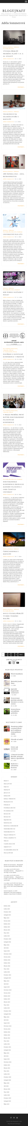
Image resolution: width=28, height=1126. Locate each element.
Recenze (6, 813)
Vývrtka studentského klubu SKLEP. (13, 866)
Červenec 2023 (7, 990)
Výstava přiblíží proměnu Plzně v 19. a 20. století (13, 53)
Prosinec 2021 (7, 1047)
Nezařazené (7, 801)
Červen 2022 (7, 1029)
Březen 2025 (7, 930)
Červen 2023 (7, 993)
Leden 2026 (7, 909)
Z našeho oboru (8, 350)
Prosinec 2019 (7, 1098)
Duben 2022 (7, 1035)
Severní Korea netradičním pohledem (15, 711)
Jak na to (6, 792)
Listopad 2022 (7, 1014)
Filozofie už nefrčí (17, 739)
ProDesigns (17, 1123)
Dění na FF (6, 783)
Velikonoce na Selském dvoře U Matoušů (11, 116)
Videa (5, 840)
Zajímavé (17, 289)
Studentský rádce (8, 828)
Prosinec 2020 (7, 1077)
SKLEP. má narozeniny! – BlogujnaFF (13, 864)
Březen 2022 (7, 1038)
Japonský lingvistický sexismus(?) (15, 691)
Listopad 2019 (7, 1101)
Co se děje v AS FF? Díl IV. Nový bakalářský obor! (14, 886)
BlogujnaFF (14, 11)
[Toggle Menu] (26, 1)
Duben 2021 (7, 1065)
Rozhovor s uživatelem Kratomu (14, 765)
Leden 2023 (7, 1008)
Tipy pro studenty (8, 834)
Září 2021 (6, 1056)
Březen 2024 (7, 966)
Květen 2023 (7, 996)
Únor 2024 (6, 969)
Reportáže (14, 348)
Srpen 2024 (7, 951)
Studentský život (8, 831)
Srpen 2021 (7, 1059)
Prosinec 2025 (7, 912)
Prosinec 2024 (7, 939)
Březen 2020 (7, 1089)
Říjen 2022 (6, 1017)
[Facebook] (9, 664)
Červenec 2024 (7, 954)
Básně (5, 780)
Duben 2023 (7, 999)
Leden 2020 (7, 1095)
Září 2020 (6, 1086)
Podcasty (6, 804)
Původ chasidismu (17, 674)
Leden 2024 (7, 972)
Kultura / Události (13, 47)
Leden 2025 (7, 936)
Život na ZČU (7, 852)
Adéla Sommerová (8, 58)
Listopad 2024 (7, 942)
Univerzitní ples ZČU (13, 234)
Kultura (5, 47)
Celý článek (21, 87)
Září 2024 (6, 948)
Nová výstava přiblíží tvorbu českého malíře (13, 616)
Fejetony (6, 789)
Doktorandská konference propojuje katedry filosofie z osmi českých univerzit (13, 487)
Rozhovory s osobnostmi (10, 825)
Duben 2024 (7, 963)
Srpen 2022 (7, 1023)
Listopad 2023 (7, 978)
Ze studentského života (10, 351)
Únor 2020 (6, 1092)
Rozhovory (6, 822)
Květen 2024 (7, 960)
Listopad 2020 (7, 1080)
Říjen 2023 (6, 981)
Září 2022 (6, 1020)
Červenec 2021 (7, 1062)
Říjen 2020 (6, 1083)
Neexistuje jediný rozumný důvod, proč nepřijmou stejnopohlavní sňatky (16, 730)
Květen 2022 (7, 1032)
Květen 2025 (7, 924)
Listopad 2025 (7, 915)
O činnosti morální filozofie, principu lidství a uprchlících (17, 756)
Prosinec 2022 (7, 1011)
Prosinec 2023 (7, 975)
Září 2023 (6, 984)
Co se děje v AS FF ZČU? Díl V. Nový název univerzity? (14, 878)
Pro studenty (18, 231)
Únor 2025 (6, 933)
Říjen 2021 (6, 1053)
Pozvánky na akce (8, 48)
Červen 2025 (7, 921)
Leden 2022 (7, 1044)
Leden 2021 (7, 1074)
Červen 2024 (7, 957)
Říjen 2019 (6, 1104)
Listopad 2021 (7, 1050)
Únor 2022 (6, 1041)
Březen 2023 (7, 1002)
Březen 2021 (7, 1068)
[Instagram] (13, 664)
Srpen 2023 (7, 987)
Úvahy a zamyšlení (9, 837)
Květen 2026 (7, 906)
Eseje (5, 786)
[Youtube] (17, 664)
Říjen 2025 (6, 918)
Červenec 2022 (7, 1026)
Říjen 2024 (6, 945)
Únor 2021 (6, 1071)
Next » (21, 654)
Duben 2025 (7, 927)
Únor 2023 (6, 1005)
